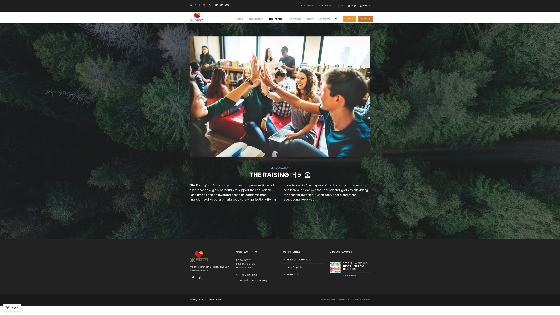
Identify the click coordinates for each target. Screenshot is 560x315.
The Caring (294, 18)
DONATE (365, 18)
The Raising (275, 18)
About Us (324, 18)
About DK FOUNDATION (298, 259)
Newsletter (292, 274)
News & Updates (295, 267)
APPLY (349, 18)
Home (239, 18)
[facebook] (195, 5)
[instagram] (204, 5)
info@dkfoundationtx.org (253, 280)
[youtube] (199, 5)
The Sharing (256, 18)
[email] (191, 5)
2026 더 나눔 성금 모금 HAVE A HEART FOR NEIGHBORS (355, 266)
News (310, 18)
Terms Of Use (215, 299)
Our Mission (307, 5)
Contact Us (325, 5)
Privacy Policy (197, 299)
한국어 (340, 5)
